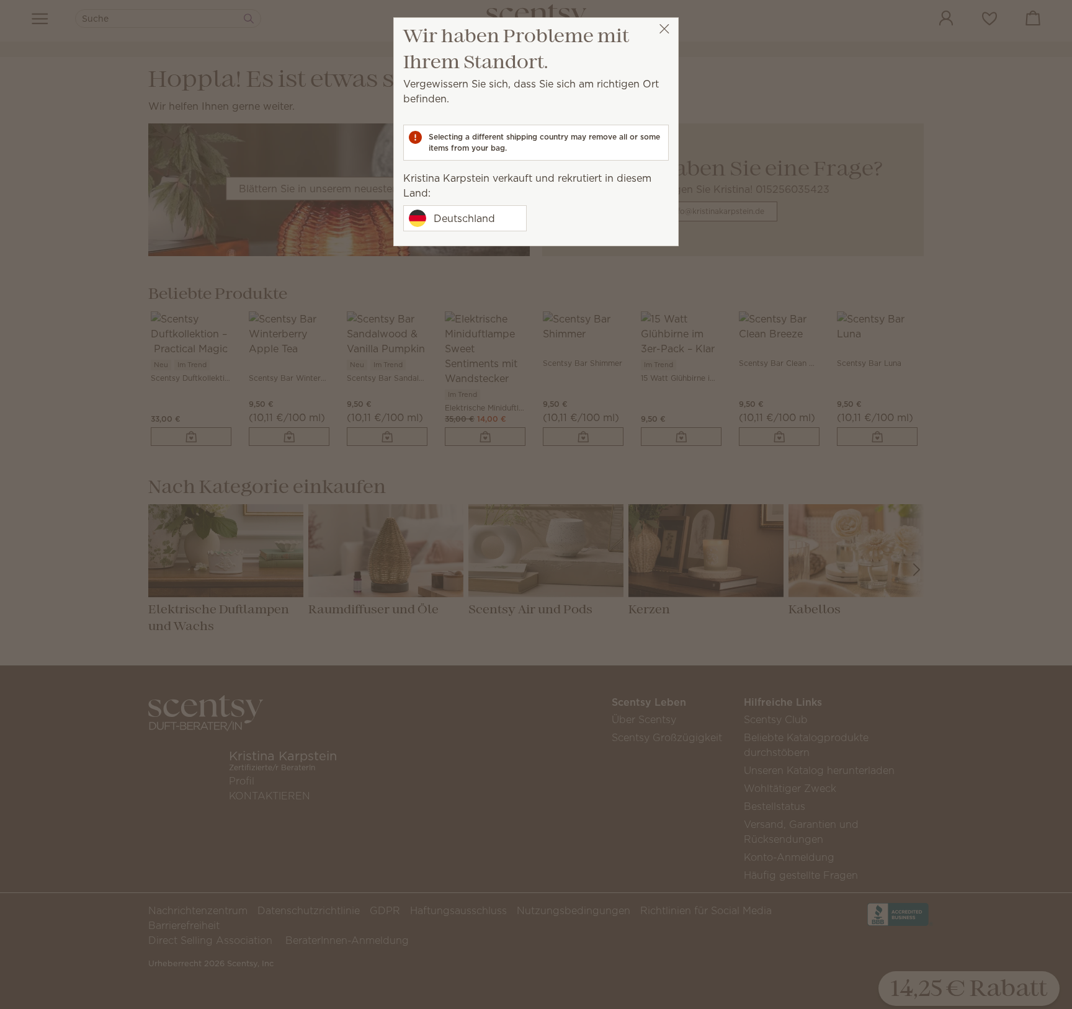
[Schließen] (664, 28)
